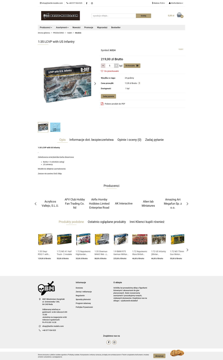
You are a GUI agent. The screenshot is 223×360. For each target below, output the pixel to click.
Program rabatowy (83, 303)
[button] (81, 282)
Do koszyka (130, 66)
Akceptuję (159, 356)
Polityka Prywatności (84, 307)
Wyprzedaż (102, 27)
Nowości (76, 27)
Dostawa (79, 288)
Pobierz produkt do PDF (115, 104)
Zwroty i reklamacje (84, 292)
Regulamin (80, 296)
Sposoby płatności (83, 299)
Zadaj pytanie (108, 96)
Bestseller (116, 27)
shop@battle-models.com (53, 326)
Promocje (88, 27)
